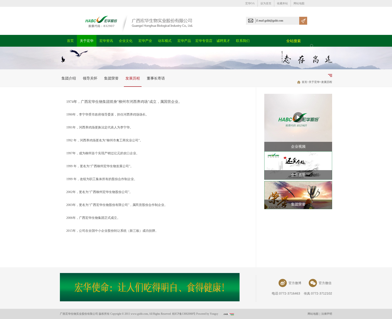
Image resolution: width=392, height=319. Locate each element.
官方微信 (324, 283)
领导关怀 (90, 78)
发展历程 (132, 78)
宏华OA (250, 3)
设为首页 (265, 3)
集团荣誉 (111, 78)
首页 (304, 82)
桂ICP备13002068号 (184, 313)
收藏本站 (282, 3)
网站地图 (299, 3)
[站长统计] (228, 314)
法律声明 (326, 313)
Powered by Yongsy (207, 313)
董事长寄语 (156, 78)
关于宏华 (314, 82)
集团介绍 (68, 78)
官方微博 (294, 283)
